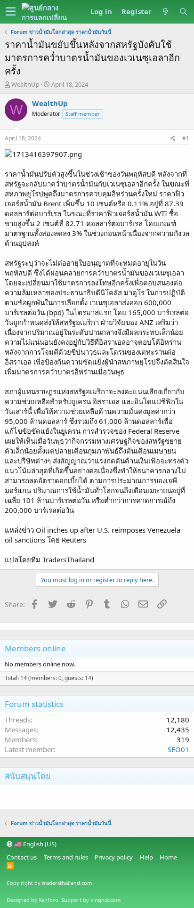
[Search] (183, 11)
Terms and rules (66, 857)
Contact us (22, 857)
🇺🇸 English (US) (35, 844)
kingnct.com (105, 899)
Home (168, 857)
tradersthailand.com (67, 882)
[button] (10, 12)
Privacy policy (114, 857)
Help (146, 857)
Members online (35, 648)
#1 (185, 138)
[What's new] (165, 11)
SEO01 (178, 749)
